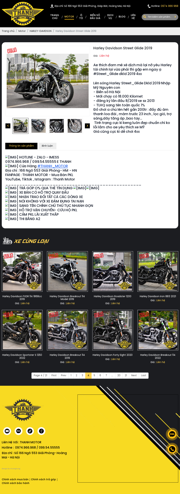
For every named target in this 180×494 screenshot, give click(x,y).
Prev (63, 375)
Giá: (95, 56)
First (54, 375)
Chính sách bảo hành (15, 483)
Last (143, 375)
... (112, 375)
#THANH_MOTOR (52, 166)
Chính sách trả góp (43, 479)
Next (134, 375)
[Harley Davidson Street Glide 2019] (20, 126)
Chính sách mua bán (15, 479)
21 (126, 375)
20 (118, 375)
